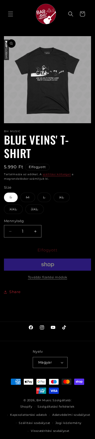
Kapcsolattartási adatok (28, 415)
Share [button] (15, 291)
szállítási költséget (57, 174)
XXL (16, 210)
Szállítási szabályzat (34, 423)
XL (64, 198)
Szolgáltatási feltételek (56, 406)
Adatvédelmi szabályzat (71, 415)
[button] (10, 14)
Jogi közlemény (68, 423)
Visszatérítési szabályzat (50, 431)
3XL (37, 210)
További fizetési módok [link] (47, 277)
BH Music (44, 400)
